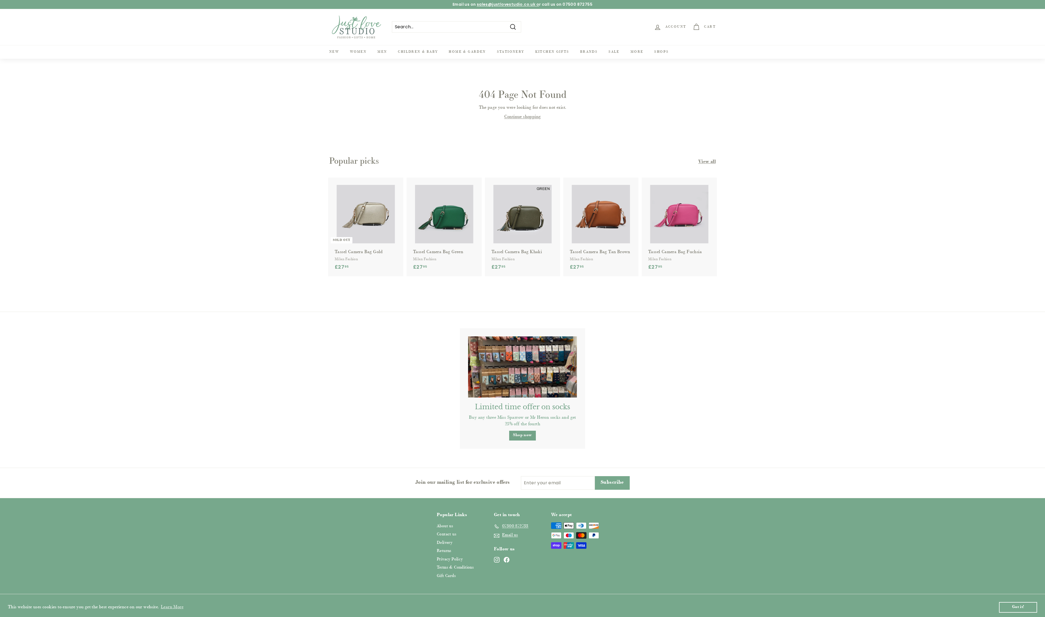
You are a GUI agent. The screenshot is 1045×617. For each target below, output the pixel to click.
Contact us (446, 534)
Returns (444, 551)
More (637, 52)
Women (358, 52)
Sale (614, 52)
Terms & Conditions (455, 568)
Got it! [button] (1018, 607)
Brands (589, 52)
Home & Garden (467, 52)
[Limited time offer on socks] (522, 367)
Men (382, 52)
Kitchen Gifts (552, 52)
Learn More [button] (172, 607)
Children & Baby (418, 52)
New (334, 52)
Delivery (444, 543)
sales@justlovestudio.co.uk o (508, 4)
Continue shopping (522, 117)
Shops (661, 52)
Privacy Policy (450, 559)
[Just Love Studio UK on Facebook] (506, 560)
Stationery (510, 52)
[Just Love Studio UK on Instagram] (497, 560)
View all (707, 162)
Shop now (522, 435)
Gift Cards (446, 576)
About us (445, 526)
